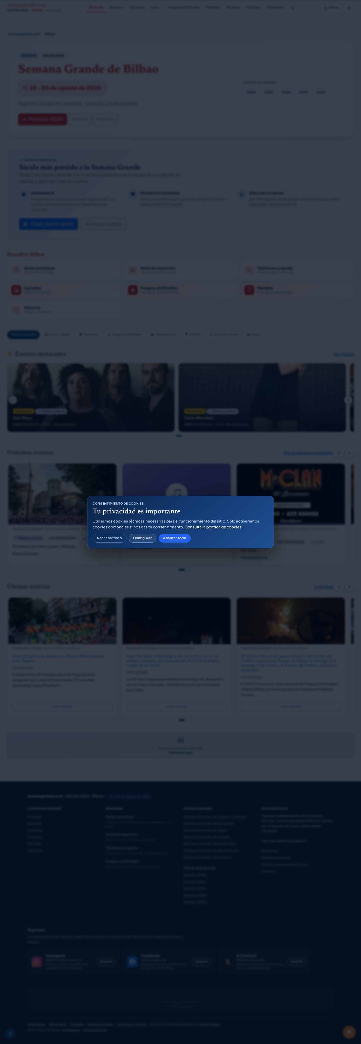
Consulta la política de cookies (213, 527)
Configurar (142, 538)
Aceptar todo (174, 538)
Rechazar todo (109, 538)
